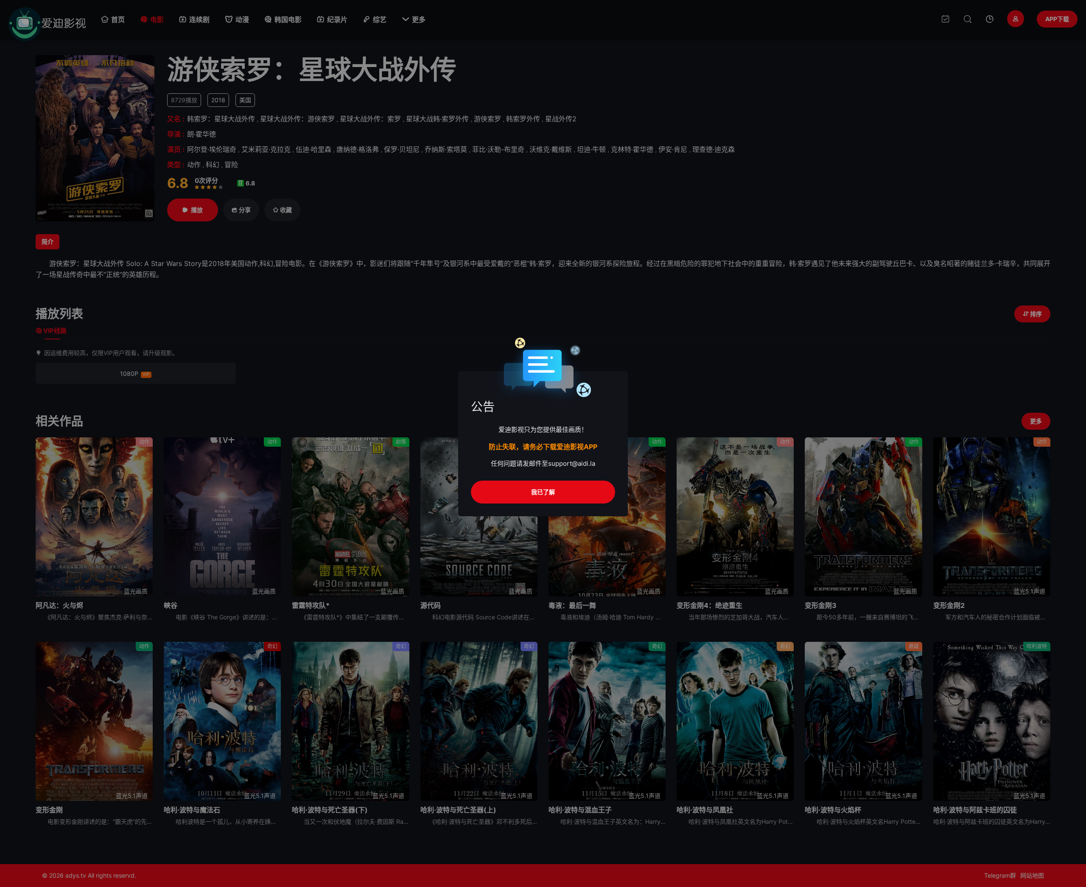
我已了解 (543, 491)
